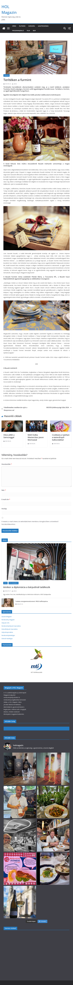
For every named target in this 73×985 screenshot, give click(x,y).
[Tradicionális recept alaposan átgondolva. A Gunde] (53, 869)
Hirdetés (6, 75)
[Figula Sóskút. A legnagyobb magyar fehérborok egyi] (20, 902)
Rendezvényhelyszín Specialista (11, 626)
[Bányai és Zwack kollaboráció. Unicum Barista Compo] (20, 769)
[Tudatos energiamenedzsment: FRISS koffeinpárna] (8, 602)
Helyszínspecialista (7, 632)
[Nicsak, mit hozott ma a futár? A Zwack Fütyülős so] (53, 769)
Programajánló (18, 30)
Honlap (4, 509)
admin (15, 84)
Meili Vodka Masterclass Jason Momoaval (36, 437)
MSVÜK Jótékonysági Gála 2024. (57, 407)
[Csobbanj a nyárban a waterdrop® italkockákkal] (60, 422)
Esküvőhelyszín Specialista (9, 629)
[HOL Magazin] (4, 28)
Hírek (14, 26)
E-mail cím (6, 499)
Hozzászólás (7, 464)
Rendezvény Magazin (8, 620)
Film (28, 30)
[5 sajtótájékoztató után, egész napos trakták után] (53, 835)
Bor (34, 30)
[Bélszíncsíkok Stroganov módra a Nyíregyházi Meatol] (53, 802)
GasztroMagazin (7, 616)
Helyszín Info (5, 623)
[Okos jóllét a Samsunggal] (12, 422)
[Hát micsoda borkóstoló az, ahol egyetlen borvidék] (20, 835)
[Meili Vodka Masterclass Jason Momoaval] (36, 422)
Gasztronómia (43, 26)
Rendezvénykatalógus (8, 635)
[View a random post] (69, 28)
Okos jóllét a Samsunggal (8, 436)
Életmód (22, 26)
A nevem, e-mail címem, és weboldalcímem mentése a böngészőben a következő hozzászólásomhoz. (30, 522)
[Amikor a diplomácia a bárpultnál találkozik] (36, 561)
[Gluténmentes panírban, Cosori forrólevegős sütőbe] (20, 869)
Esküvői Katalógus (7, 638)
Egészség (31, 26)
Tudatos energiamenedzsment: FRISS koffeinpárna (31, 601)
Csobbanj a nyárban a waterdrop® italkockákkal (60, 437)
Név (4, 490)
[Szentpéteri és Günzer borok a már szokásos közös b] (20, 802)
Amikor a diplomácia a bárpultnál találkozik (26, 587)
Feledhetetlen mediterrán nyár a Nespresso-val (15, 408)
